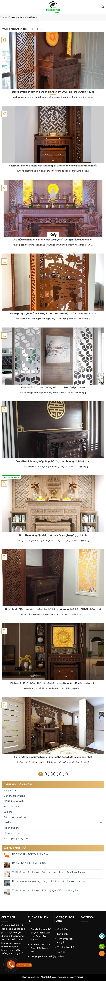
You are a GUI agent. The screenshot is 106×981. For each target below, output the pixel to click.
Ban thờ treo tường (14, 796)
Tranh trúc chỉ (11, 828)
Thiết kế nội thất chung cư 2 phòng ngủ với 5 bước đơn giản (45, 890)
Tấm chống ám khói (15, 817)
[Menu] (3, 6)
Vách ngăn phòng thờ (16, 838)
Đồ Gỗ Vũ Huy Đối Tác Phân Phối (30, 854)
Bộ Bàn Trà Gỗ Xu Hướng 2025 (29, 863)
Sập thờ (8, 812)
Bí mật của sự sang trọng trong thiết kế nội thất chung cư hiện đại (48, 881)
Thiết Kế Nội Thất (13, 822)
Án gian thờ (10, 790)
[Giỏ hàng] (102, 7)
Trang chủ (5, 17)
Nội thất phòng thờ (14, 801)
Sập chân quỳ (11, 806)
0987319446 (24, 965)
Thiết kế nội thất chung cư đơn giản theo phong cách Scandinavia (48, 872)
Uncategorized (12, 833)
